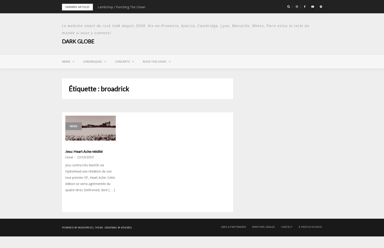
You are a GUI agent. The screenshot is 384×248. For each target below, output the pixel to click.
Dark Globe (78, 41)
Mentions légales (263, 226)
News (66, 61)
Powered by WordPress (77, 227)
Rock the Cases (154, 61)
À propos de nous (310, 226)
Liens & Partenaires (233, 226)
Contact (286, 226)
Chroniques (92, 61)
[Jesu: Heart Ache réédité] (90, 128)
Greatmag (110, 227)
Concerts (122, 61)
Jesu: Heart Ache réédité (84, 151)
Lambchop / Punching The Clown (121, 7)
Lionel (69, 157)
